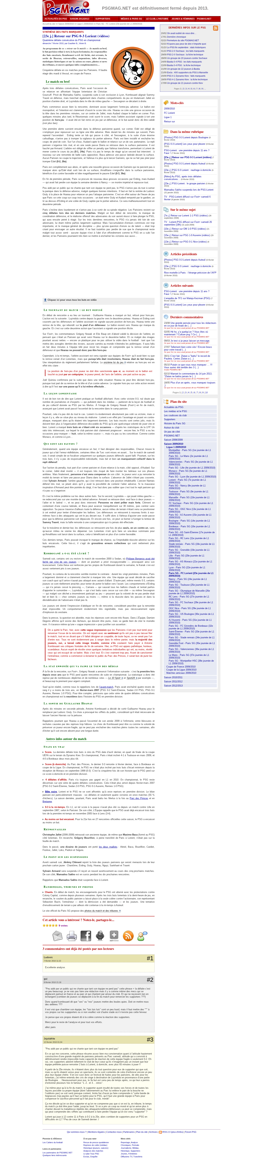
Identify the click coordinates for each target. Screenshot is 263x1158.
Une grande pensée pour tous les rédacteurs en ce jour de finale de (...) (190, 324)
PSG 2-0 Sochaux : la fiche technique (185, 54)
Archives (153, 1132)
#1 (150, 958)
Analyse (134, 1142)
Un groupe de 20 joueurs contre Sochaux (187, 58)
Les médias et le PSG (175, 411)
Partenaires (129, 1132)
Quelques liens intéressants (55, 1155)
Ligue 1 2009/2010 (85, 24)
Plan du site (142, 1132)
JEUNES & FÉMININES (183, 19)
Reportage (125, 1142)
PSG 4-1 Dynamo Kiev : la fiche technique (187, 79)
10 (206, 392)
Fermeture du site (183, 40)
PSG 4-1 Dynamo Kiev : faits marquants (186, 76)
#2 (150, 980)
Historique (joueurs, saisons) (95, 1148)
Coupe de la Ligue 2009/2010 (181, 669)
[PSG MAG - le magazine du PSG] (66, 8)
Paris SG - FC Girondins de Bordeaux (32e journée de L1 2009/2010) (191, 627)
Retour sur (169, 121)
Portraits (135, 1145)
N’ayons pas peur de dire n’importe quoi (186, 44)
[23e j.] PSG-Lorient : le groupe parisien (185, 183)
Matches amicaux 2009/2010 (181, 673)
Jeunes (124, 1154)
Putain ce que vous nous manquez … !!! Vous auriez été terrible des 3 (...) (188, 366)
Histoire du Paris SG (174, 423)
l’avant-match (106, 687)
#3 (150, 1039)
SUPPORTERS (102, 19)
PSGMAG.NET (204, 19)
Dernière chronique (176, 37)
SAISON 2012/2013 (79, 19)
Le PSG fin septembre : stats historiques (186, 47)
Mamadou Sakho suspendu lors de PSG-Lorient (188, 189)
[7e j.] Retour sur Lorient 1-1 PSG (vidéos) (186, 215)
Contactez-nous (114, 1132)
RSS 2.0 (166, 1132)
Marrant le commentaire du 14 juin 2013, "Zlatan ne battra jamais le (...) (188, 375)
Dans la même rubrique (187, 131)
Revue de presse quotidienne (96, 1142)
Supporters (169, 419)
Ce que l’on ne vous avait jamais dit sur (186, 328)
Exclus (86, 1156)
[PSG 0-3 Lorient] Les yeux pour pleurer (185, 144)
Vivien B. (82, 43)
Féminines (132, 1154)
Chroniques (126, 1145)
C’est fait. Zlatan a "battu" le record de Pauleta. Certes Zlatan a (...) (187, 357)
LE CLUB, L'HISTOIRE (157, 19)
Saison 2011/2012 (173, 681)
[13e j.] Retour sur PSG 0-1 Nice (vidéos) (185, 241)
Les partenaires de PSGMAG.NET (57, 1153)
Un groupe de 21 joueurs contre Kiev (185, 83)
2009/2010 (169, 108)
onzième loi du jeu (113, 362)
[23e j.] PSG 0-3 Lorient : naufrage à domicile (188, 170)
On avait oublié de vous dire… (181, 33)
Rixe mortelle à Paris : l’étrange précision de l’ (190, 272)
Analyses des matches (93, 1151)
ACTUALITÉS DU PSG (56, 19)
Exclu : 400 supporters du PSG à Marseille (187, 72)
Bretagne (47, 801)
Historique (125, 1151)
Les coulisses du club (175, 415)
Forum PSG (190, 1132)
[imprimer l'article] (70, 939)
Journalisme (126, 1148)
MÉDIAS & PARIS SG (131, 19)
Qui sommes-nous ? (76, 1132)
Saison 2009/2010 (66, 24)
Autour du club (171, 427)
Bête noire (51, 791)
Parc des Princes (139, 798)
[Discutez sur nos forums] (141, 939)
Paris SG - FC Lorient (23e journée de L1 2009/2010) (119, 24)
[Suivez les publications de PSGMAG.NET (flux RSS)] (127, 939)
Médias (135, 1148)
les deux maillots (108, 846)
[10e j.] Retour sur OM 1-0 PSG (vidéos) (185, 228)
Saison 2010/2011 (173, 677)
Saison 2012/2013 (173, 685)
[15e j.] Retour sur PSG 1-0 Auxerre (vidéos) (187, 235)
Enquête (94, 1156)
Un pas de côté (172, 431)
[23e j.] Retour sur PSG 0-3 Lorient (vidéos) (188, 157)
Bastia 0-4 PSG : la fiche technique (184, 65)
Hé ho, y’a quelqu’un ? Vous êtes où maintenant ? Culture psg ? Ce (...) (186, 333)
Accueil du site (49, 24)
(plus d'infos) (177, 1132)
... (205, 89)
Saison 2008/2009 (173, 439)
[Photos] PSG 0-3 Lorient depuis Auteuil (185, 163)
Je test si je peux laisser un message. (190, 340)
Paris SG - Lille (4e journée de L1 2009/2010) (192, 467)
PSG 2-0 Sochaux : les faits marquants (185, 51)
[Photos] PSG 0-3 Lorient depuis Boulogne (186, 137)
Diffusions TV (126, 1156)
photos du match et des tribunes (101, 910)
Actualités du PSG (173, 407)
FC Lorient (169, 113)
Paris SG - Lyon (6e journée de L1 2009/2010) (192, 476)
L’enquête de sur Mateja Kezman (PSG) (187, 298)
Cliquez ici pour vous (72, 300)
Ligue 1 (168, 117)
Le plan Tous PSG (91, 1154)
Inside (173, 370)
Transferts (137, 1156)
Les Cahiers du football (52, 1142)
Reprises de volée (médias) (95, 1145)
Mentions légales (96, 1132)
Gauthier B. (73, 43)
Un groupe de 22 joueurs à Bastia (183, 69)
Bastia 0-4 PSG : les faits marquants (184, 62)
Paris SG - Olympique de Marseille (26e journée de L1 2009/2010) (189, 592)
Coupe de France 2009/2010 (181, 666)
